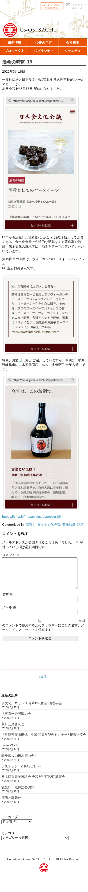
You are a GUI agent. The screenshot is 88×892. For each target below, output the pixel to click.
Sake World (10, 745)
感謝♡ (30, 524)
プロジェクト (14, 51)
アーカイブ (9, 817)
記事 (80, 524)
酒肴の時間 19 (17, 61)
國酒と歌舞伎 (11, 798)
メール (9, 607)
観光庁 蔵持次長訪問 (17, 787)
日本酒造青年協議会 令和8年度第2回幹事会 (33, 777)
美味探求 (68, 524)
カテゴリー (9, 833)
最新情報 (14, 42)
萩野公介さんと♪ (13, 724)
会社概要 (72, 42)
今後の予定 (43, 42)
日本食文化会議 (48, 524)
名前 (7, 594)
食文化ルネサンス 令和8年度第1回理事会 (31, 703)
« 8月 (42, 677)
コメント (10, 555)
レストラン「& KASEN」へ (21, 766)
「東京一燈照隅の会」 (17, 714)
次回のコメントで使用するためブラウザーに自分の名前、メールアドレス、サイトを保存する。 (43, 625)
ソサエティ (73, 51)
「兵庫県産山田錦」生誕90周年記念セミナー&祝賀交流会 (43, 735)
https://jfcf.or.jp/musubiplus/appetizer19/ (31, 516)
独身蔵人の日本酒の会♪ (18, 756)
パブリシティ (44, 51)
